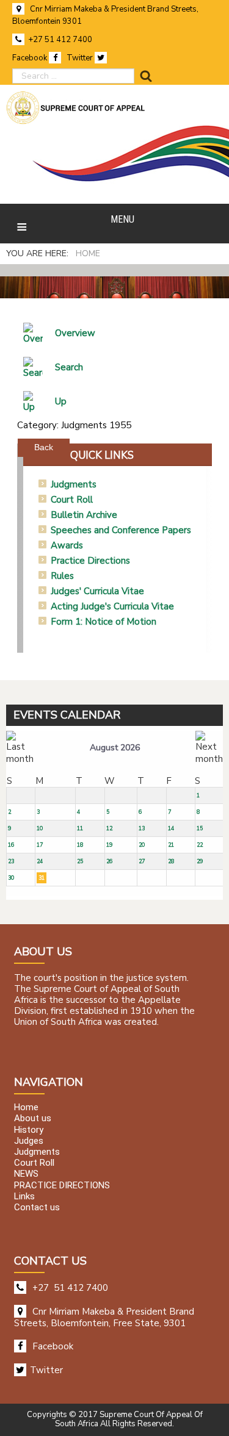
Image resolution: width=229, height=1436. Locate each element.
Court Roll (72, 500)
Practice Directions (90, 561)
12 (109, 828)
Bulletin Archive (84, 515)
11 (80, 828)
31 (41, 877)
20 (142, 845)
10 (40, 828)
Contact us (37, 1207)
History (28, 1129)
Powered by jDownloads (143, 437)
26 (109, 861)
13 (142, 828)
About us (32, 1118)
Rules (62, 576)
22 (200, 845)
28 (171, 861)
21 (171, 845)
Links (24, 1196)
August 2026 (115, 747)
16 (11, 845)
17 (40, 845)
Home (26, 1107)
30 (11, 877)
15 (200, 828)
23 (11, 861)
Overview (75, 333)
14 (171, 828)
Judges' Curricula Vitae (97, 591)
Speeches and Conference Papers (121, 530)
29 (200, 861)
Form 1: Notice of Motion (103, 622)
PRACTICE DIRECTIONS (62, 1185)
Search (69, 367)
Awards (67, 545)
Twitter (81, 57)
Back (43, 447)
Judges (28, 1140)
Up (61, 401)
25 (80, 861)
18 (80, 845)
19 (109, 845)
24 (40, 861)
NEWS (26, 1174)
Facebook (30, 57)
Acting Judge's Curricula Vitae (112, 606)
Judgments (73, 484)
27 (142, 861)
